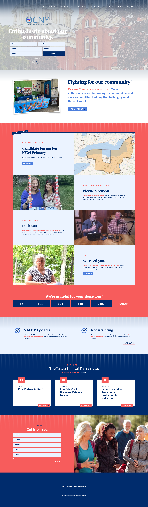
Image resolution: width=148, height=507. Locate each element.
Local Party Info (50, 6)
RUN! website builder (76, 488)
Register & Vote (105, 6)
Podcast (119, 6)
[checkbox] (13, 458)
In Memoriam (67, 6)
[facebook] (37, 62)
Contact (135, 6)
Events (93, 6)
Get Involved (80, 6)
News (127, 6)
